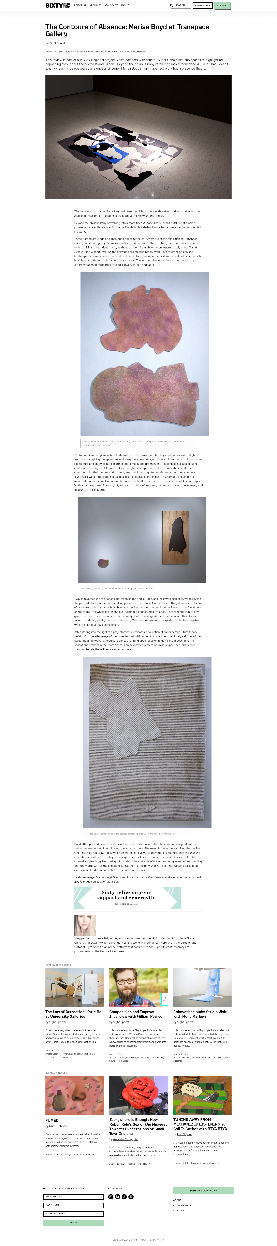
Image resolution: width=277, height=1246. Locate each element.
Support (222, 5)
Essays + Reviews (85, 51)
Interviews (131, 1058)
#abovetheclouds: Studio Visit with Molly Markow (200, 1014)
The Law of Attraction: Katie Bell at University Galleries (74, 1014)
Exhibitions (101, 51)
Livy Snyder (184, 1134)
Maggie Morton (84, 938)
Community (69, 51)
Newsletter (202, 5)
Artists (48, 1054)
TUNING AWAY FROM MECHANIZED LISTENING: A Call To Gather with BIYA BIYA (200, 1124)
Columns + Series (199, 1163)
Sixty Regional (138, 51)
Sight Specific (58, 43)
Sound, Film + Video (118, 1061)
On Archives (124, 51)
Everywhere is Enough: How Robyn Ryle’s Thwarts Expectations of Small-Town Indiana (138, 1126)
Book (130, 1164)
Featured (112, 51)
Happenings (88, 1155)
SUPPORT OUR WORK (203, 1190)
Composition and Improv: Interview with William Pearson (137, 1014)
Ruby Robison (58, 1126)
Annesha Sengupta (125, 1139)
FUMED (51, 1120)
